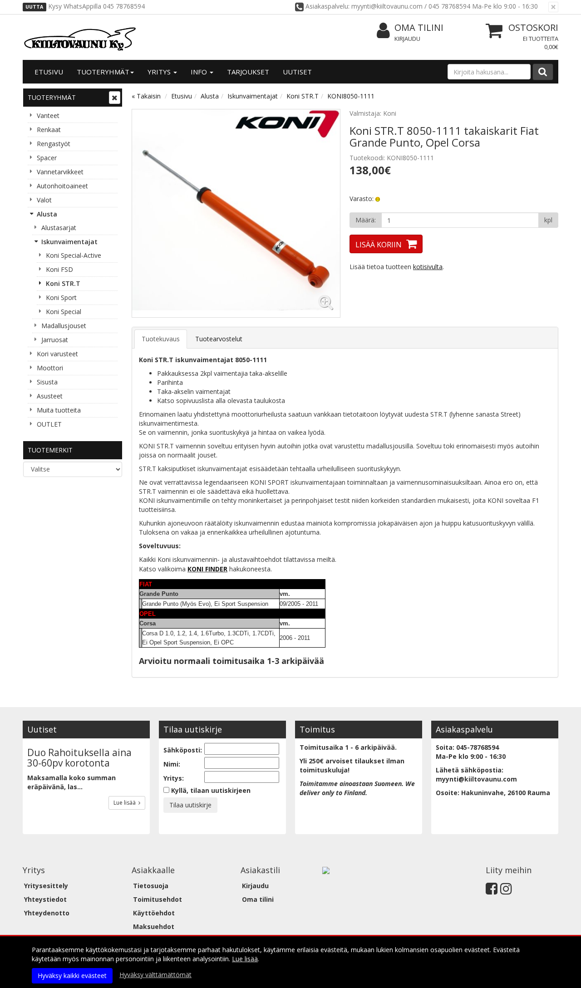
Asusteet (50, 396)
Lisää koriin (378, 245)
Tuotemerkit (50, 450)
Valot (44, 200)
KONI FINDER (207, 569)
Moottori (50, 368)
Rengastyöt (53, 143)
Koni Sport (61, 297)
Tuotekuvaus (161, 338)
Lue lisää (125, 802)
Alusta (47, 214)
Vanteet (48, 115)
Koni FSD (59, 269)
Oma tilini (418, 27)
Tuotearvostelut (218, 338)
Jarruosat (54, 339)
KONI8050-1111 (350, 96)
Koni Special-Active (73, 255)
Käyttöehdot (154, 913)
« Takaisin (146, 96)
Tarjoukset (248, 71)
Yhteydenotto (46, 913)
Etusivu (48, 71)
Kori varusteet (57, 353)
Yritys (160, 71)
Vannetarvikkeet (60, 171)
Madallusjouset (63, 325)
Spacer (47, 157)
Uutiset (297, 71)
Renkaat (49, 129)
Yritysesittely (46, 885)
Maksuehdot (153, 926)
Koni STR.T (63, 283)
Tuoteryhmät (103, 71)
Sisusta (47, 382)
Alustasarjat (58, 227)
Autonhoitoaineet (62, 186)
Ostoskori (533, 27)
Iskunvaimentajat (69, 241)
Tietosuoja (150, 885)
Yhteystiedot (45, 899)
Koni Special (63, 311)
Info (200, 71)
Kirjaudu (407, 38)
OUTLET (49, 424)
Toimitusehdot (157, 899)
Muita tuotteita (59, 410)
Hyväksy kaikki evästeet (72, 975)
